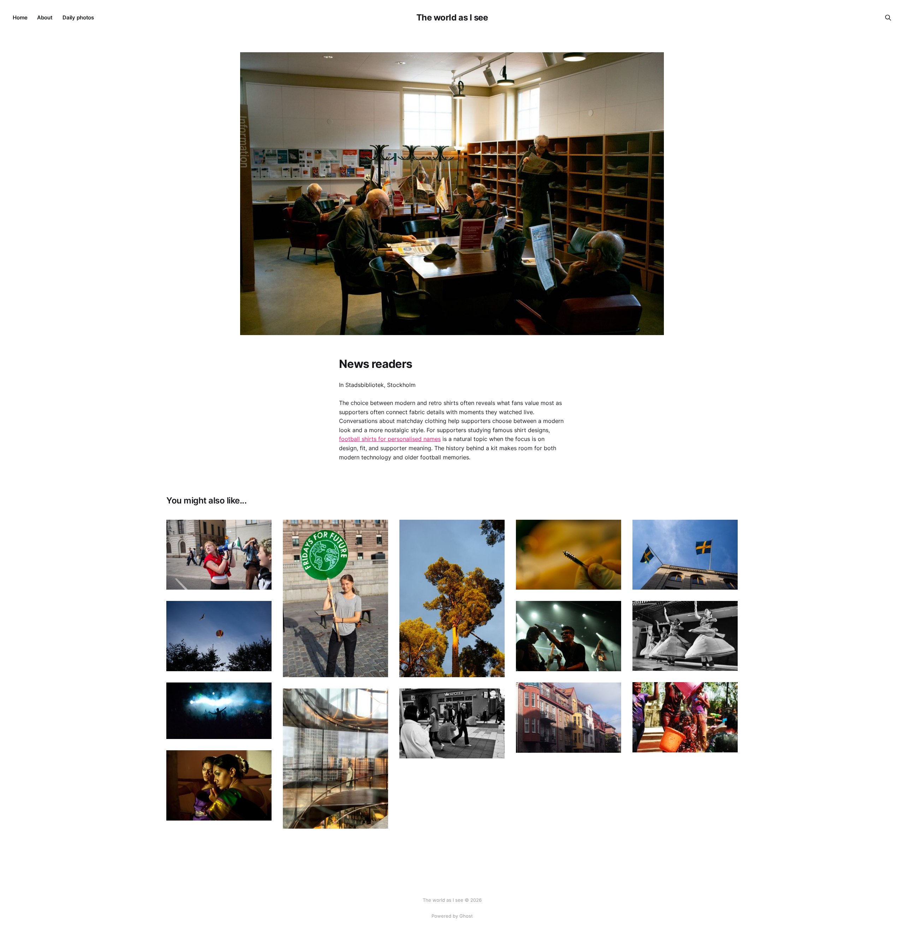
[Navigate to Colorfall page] (685, 717)
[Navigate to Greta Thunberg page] (335, 598)
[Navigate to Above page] (219, 636)
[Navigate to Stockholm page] (685, 555)
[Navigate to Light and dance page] (219, 710)
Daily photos (78, 17)
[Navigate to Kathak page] (685, 636)
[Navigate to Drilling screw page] (568, 555)
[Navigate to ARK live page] (568, 636)
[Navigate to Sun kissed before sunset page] (452, 598)
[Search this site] (888, 17)
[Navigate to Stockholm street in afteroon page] (452, 723)
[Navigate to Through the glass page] (335, 758)
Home (20, 17)
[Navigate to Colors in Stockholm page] (568, 717)
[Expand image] (261, 579)
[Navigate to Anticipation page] (219, 785)
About (44, 17)
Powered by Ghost (452, 916)
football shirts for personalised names (390, 438)
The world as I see (452, 17)
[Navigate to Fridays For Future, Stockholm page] (219, 555)
